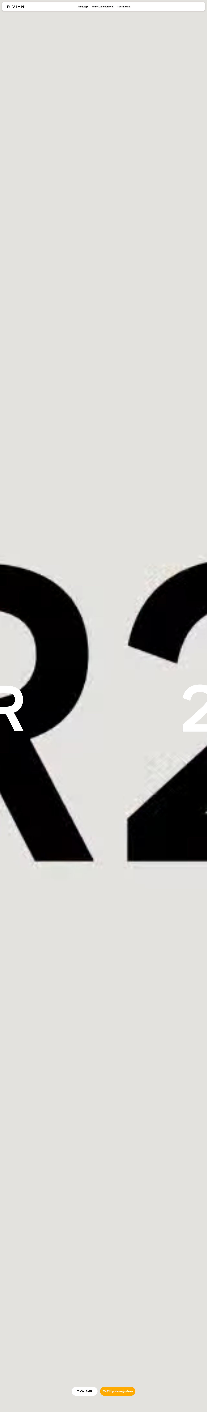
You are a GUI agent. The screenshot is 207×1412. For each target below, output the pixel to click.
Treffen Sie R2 (84, 1391)
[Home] (15, 6)
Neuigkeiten (123, 6)
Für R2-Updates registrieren (118, 1391)
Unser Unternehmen (102, 6)
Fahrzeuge (82, 6)
